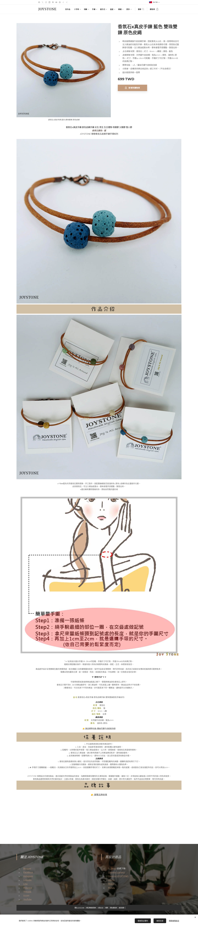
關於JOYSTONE (79, 907)
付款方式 (100, 907)
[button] (141, 9)
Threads (27, 892)
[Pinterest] (59, 2)
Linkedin (27, 880)
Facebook (28, 872)
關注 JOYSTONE (31, 857)
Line (25, 884)
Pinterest (27, 888)
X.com (26, 895)
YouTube (27, 899)
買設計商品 (113, 857)
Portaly (111, 888)
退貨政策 (121, 907)
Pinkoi (111, 884)
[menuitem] (68, 9)
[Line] (52, 2)
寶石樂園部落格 (91, 907)
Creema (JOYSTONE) (118, 876)
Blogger (27, 868)
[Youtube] (56, 2)
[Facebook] (39, 2)
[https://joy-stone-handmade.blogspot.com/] (66, 2)
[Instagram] (46, 2)
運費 (106, 907)
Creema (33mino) (116, 872)
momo (111, 880)
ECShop (112, 868)
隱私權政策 (113, 907)
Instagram (28, 876)
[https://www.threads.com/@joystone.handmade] (63, 2)
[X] (42, 2)
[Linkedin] (49, 2)
